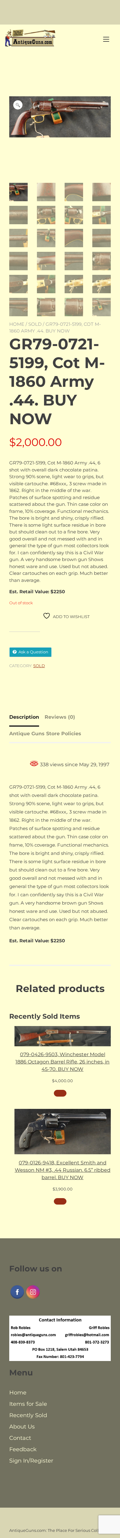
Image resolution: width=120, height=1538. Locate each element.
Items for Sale (28, 1404)
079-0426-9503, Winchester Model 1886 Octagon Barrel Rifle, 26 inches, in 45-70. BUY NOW (62, 1062)
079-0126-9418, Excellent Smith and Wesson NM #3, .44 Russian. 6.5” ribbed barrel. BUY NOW (62, 1170)
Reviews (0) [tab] (60, 717)
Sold (35, 324)
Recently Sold (28, 1415)
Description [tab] (24, 717)
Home (16, 324)
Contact (20, 1438)
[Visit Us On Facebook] (17, 1298)
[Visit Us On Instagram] (33, 1298)
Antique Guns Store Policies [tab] (45, 733)
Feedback (23, 1449)
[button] (17, 105)
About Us (22, 1426)
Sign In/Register (31, 1460)
